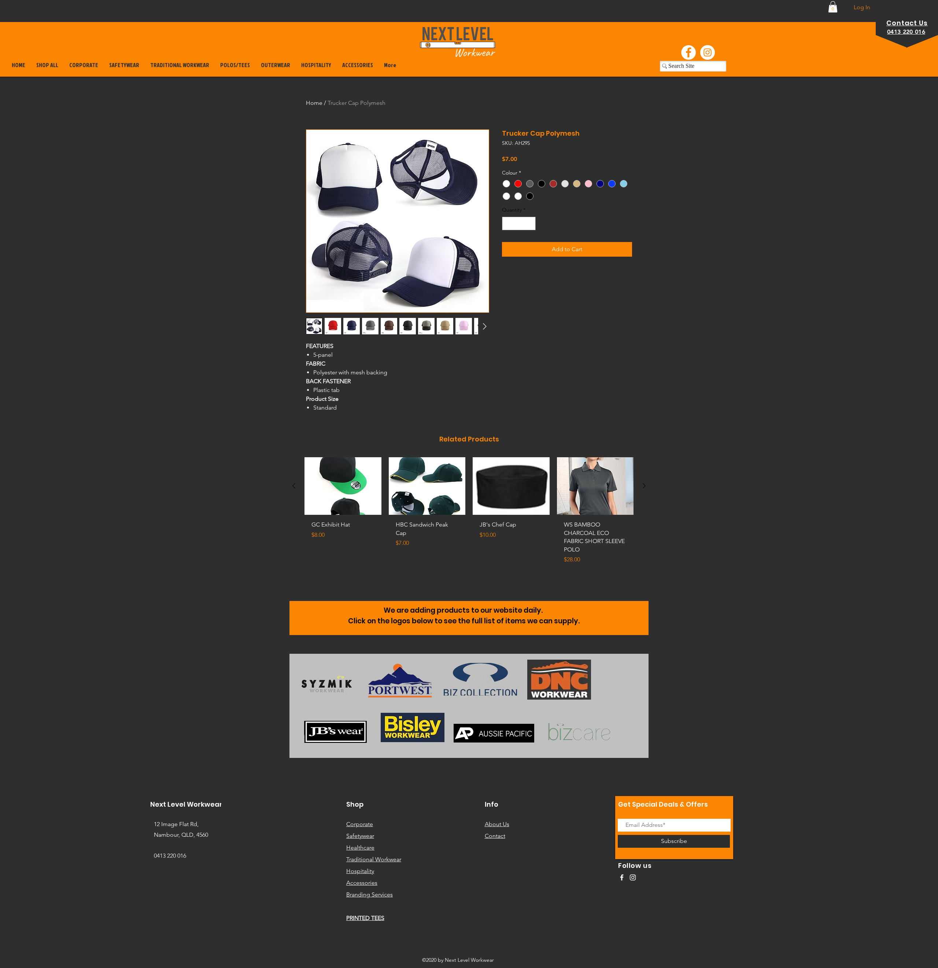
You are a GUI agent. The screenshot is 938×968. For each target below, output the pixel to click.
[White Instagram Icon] (633, 877)
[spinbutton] (518, 223)
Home (314, 102)
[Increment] (530, 223)
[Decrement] (507, 223)
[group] (469, 514)
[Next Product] (644, 485)
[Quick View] (342, 486)
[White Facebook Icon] (622, 877)
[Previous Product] (293, 485)
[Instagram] (707, 52)
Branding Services (369, 894)
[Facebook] (688, 52)
